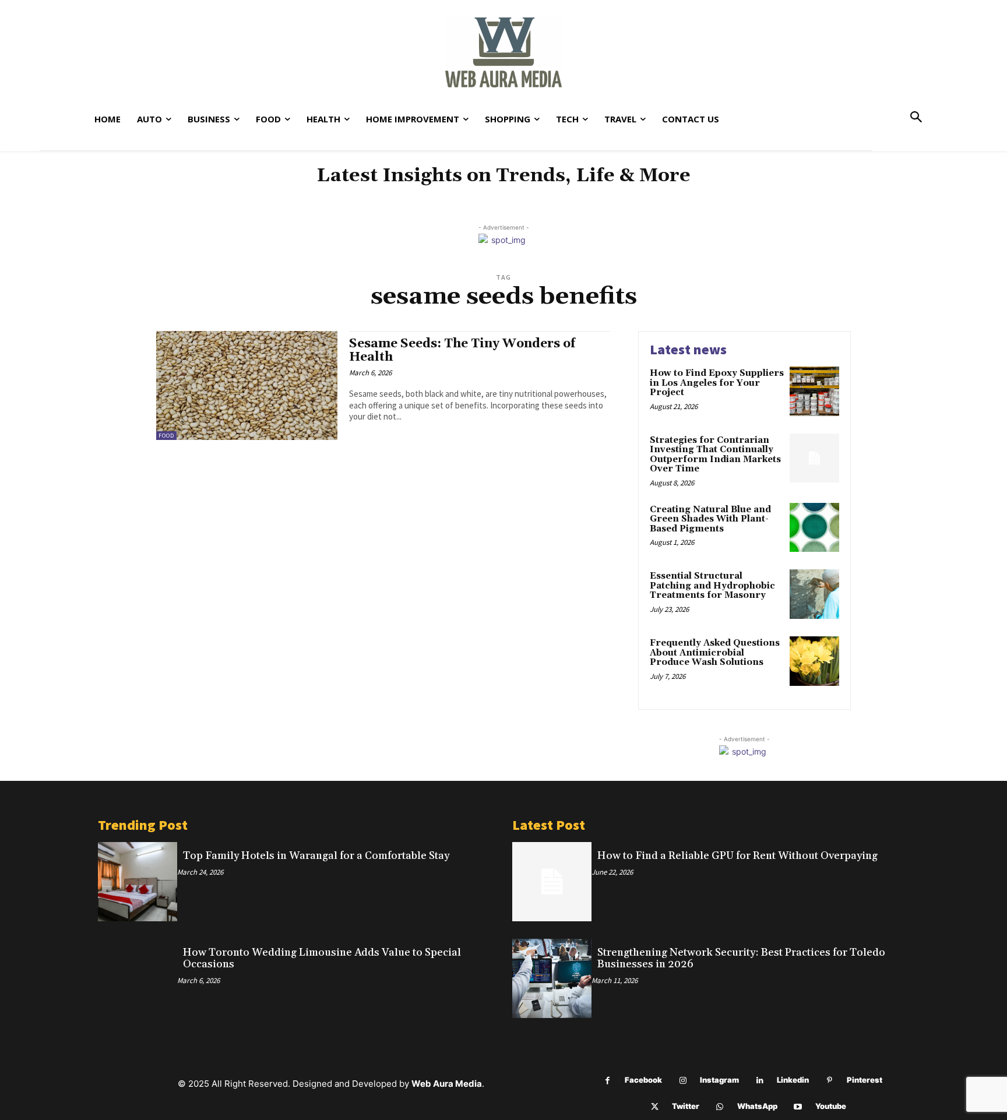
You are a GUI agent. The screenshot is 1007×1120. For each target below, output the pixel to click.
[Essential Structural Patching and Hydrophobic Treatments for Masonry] (814, 594)
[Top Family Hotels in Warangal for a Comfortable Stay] (137, 881)
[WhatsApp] (720, 1107)
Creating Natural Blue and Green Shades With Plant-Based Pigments (710, 519)
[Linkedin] (759, 1080)
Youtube (830, 1106)
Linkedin (793, 1079)
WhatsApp (757, 1106)
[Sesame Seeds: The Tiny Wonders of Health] (246, 385)
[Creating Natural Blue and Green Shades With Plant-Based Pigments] (814, 527)
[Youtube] (798, 1107)
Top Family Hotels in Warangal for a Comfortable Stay (316, 855)
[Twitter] (655, 1107)
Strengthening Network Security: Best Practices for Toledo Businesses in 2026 (741, 958)
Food (166, 435)
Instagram (719, 1079)
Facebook (643, 1079)
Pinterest (864, 1079)
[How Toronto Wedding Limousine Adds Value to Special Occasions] (137, 978)
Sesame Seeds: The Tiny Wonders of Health (462, 350)
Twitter (685, 1106)
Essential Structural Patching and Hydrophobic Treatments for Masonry (712, 585)
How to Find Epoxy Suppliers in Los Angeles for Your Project (717, 383)
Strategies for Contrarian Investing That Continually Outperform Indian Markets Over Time (715, 455)
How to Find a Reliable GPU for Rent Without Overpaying (737, 855)
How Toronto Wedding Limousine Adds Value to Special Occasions (322, 958)
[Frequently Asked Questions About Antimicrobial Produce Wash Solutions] (814, 661)
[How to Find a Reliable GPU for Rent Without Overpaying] (551, 881)
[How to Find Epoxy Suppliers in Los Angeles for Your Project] (814, 391)
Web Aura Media (446, 1083)
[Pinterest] (829, 1080)
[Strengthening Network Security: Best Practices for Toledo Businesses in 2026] (551, 978)
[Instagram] (682, 1080)
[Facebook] (607, 1080)
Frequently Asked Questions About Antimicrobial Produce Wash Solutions (715, 653)
